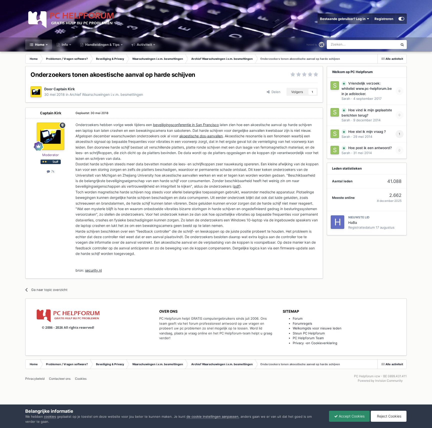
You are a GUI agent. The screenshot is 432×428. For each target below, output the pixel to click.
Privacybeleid (34, 378)
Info (64, 45)
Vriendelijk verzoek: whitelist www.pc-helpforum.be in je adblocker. (367, 88)
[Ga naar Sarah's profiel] (334, 85)
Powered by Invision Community (380, 380)
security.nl (93, 270)
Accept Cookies (351, 416)
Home (39, 45)
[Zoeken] (402, 44)
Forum (297, 318)
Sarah (346, 99)
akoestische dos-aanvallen (201, 136)
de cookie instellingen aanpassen (212, 416)
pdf (237, 186)
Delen (275, 92)
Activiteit (144, 45)
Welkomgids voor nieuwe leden (317, 328)
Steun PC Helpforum (309, 333)
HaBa (352, 222)
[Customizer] (401, 19)
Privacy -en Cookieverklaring (315, 343)
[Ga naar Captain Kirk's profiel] (36, 91)
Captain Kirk (64, 89)
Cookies (80, 378)
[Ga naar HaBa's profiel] (337, 222)
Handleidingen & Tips (102, 45)
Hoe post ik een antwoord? (370, 148)
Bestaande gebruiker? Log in (343, 19)
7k (52, 171)
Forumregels (302, 323)
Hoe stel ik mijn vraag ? (367, 132)
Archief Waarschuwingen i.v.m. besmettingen (106, 94)
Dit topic (385, 44)
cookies (50, 416)
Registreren (383, 19)
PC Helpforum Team (308, 338)
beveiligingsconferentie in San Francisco (186, 125)
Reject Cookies (388, 416)
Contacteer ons (59, 378)
